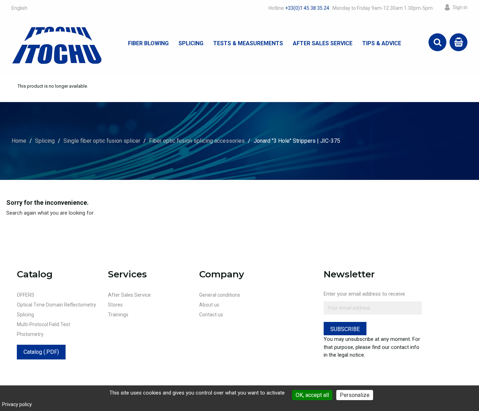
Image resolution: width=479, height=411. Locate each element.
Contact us (211, 314)
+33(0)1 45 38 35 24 (307, 8)
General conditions (219, 295)
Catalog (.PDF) (41, 352)
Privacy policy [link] (17, 404)
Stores (115, 305)
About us (209, 305)
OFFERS (25, 295)
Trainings (118, 314)
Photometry (30, 334)
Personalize (355, 395)
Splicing (190, 43)
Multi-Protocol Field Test (43, 324)
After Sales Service (322, 43)
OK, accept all (312, 395)
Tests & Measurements (248, 43)
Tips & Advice (381, 43)
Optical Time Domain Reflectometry (56, 305)
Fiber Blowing (148, 43)
